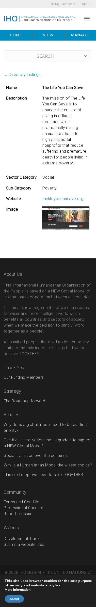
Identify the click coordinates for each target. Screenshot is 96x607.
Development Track (22, 538)
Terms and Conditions (24, 502)
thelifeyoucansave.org (62, 198)
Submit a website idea (24, 544)
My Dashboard (65, 4)
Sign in (85, 4)
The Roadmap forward (24, 401)
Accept (14, 599)
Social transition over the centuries (36, 455)
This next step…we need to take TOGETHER (43, 474)
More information (19, 590)
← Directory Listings (22, 74)
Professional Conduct (23, 508)
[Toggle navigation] (86, 18)
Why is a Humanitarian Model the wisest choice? (48, 465)
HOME (16, 35)
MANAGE (80, 35)
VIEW (48, 35)
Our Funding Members (24, 377)
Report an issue (18, 513)
